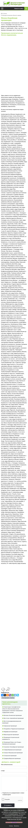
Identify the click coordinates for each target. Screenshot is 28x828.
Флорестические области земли (12, 15)
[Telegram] (15, 695)
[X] (5, 695)
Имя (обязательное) (6, 764)
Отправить (8, 805)
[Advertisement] (14, 50)
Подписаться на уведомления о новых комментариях (13, 793)
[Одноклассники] (7, 695)
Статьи (5, 13)
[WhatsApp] (12, 695)
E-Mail (3, 770)
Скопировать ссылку (8, 698)
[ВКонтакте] (2, 695)
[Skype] (18, 695)
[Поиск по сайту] (26, 8)
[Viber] (10, 695)
